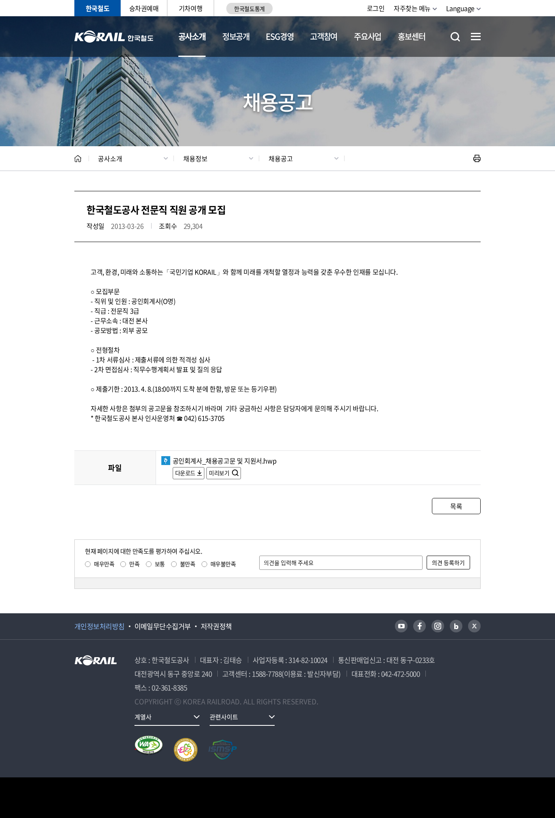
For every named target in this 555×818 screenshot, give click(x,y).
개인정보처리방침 (99, 626)
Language (460, 8)
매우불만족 (223, 563)
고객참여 (323, 36)
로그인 (376, 8)
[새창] (401, 626)
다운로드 (185, 473)
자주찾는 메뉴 (412, 8)
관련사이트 (224, 716)
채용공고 (281, 158)
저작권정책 (216, 626)
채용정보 (195, 158)
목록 (456, 506)
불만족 (187, 563)
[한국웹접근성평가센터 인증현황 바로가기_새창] (148, 750)
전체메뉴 (476, 36)
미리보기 (219, 473)
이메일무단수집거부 (162, 626)
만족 (134, 563)
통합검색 (455, 36)
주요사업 (367, 36)
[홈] (77, 158)
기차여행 (190, 8)
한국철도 (97, 8)
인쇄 (477, 158)
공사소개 (192, 36)
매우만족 (104, 563)
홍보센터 (411, 36)
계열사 (143, 716)
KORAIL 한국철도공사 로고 (114, 36)
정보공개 (235, 36)
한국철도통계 (249, 8)
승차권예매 (144, 8)
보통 (160, 563)
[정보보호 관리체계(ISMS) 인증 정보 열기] (222, 750)
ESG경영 (279, 36)
